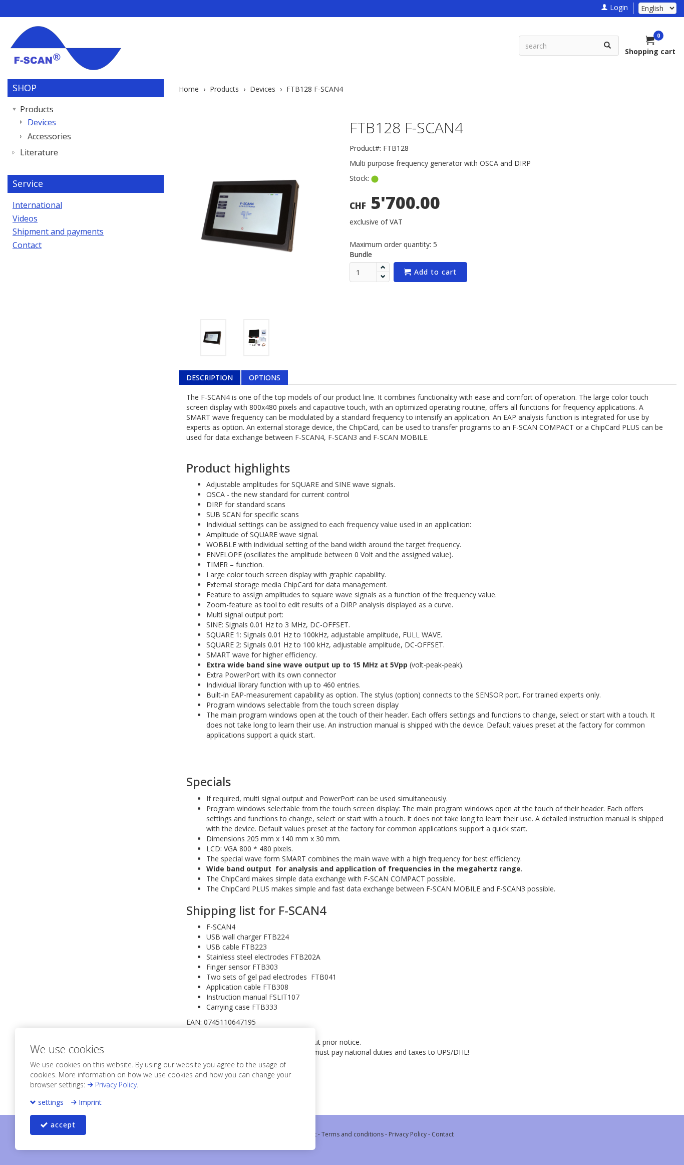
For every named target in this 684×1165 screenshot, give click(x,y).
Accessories (49, 136)
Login (618, 7)
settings (50, 1102)
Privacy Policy (115, 1084)
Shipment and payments (58, 231)
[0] (650, 41)
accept (62, 1124)
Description (209, 377)
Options (264, 377)
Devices (42, 122)
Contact (27, 245)
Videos (25, 218)
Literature (39, 152)
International (37, 204)
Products (37, 109)
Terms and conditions (352, 1134)
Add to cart (434, 272)
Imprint (89, 1102)
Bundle (361, 254)
